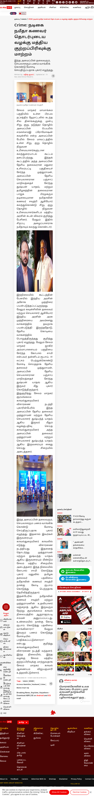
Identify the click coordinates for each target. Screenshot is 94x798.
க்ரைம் (23, 19)
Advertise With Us (38, 779)
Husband (35, 685)
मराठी (34, 2)
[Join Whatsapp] (76, 2)
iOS (49, 696)
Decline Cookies (80, 792)
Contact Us (89, 779)
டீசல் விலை (87, 754)
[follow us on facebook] (60, 2)
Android (40, 696)
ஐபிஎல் (37, 738)
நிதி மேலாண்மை (88, 763)
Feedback (14, 779)
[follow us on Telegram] (73, 2)
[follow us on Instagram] (69, 2)
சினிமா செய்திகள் (21, 736)
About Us (3, 779)
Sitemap (52, 779)
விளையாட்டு (38, 729)
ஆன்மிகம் (72, 728)
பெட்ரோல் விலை (89, 747)
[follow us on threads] (63, 2)
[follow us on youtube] (66, 2)
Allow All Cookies (59, 792)
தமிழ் (19, 2)
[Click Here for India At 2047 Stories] (13, 13)
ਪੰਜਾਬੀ (39, 2)
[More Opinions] (90, 674)
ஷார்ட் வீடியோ (6, 634)
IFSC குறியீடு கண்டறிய (7, 670)
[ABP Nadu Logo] (6, 7)
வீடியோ (71, 732)
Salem (25, 681)
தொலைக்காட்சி (22, 768)
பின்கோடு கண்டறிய (7, 679)
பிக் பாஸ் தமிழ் (21, 754)
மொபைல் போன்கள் (55, 734)
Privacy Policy (76, 779)
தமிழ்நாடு (5, 738)
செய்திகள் (29, 8)
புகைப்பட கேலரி (21, 761)
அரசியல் (42, 8)
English (29, 2)
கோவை (4, 756)
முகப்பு (17, 8)
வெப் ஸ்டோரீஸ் (6, 641)
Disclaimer (63, 779)
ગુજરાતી (48, 2)
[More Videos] (90, 629)
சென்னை (5, 752)
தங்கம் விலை (6, 702)
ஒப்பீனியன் (7, 656)
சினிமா (52, 8)
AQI (4, 713)
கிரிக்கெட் (64, 8)
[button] (6, 610)
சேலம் (3, 761)
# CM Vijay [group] (87, 592)
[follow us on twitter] (57, 2)
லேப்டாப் (54, 741)
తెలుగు (53, 2)
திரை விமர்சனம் (7, 649)
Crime (42, 685)
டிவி (52, 745)
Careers (25, 779)
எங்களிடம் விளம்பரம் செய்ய (87, 2)
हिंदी (24, 2)
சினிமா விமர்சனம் (21, 745)
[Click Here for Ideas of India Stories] (22, 13)
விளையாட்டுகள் (6, 627)
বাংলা (43, 2)
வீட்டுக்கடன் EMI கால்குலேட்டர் (7, 687)
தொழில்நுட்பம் (54, 729)
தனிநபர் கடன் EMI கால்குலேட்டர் (7, 695)
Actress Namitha (24, 685)
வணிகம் (77, 8)
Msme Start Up (23, 688)
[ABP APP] (65, 617)
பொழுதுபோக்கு (21, 729)
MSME (31, 681)
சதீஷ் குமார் (29, 75)
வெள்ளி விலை (7, 708)
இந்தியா (4, 733)
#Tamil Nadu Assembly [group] (70, 592)
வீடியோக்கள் (7, 620)
